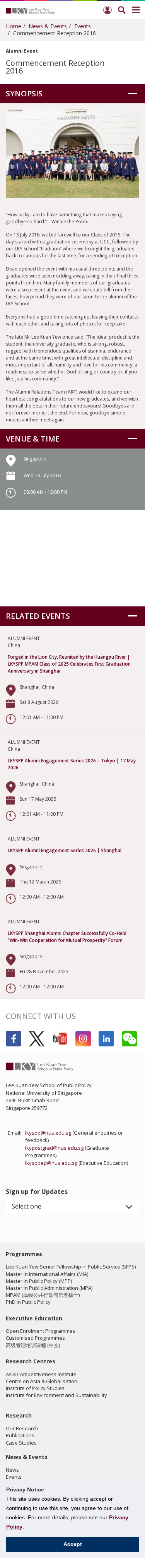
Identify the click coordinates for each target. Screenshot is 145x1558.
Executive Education (34, 1318)
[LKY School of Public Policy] (31, 10)
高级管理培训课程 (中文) (33, 1345)
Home (13, 26)
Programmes (24, 1254)
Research (19, 1415)
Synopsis (24, 93)
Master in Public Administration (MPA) (49, 1287)
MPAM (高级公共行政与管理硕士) (43, 1294)
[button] (72, 1206)
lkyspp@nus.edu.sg (48, 1132)
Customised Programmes (35, 1337)
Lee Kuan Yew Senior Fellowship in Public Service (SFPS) (71, 1266)
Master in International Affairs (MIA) (47, 1273)
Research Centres (30, 1361)
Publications (20, 1435)
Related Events (38, 616)
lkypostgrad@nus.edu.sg (54, 1147)
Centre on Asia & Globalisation (41, 1381)
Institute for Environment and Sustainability (56, 1395)
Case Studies (21, 1442)
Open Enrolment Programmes (40, 1330)
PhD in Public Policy (28, 1301)
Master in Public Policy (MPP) (39, 1280)
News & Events (48, 26)
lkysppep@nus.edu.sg (51, 1162)
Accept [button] (72, 1544)
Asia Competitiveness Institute (41, 1374)
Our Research (22, 1428)
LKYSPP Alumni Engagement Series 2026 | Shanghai (64, 850)
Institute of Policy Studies (35, 1388)
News (12, 1469)
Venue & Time (33, 438)
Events (82, 26)
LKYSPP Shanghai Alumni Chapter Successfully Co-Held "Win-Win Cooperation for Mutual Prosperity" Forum (67, 936)
